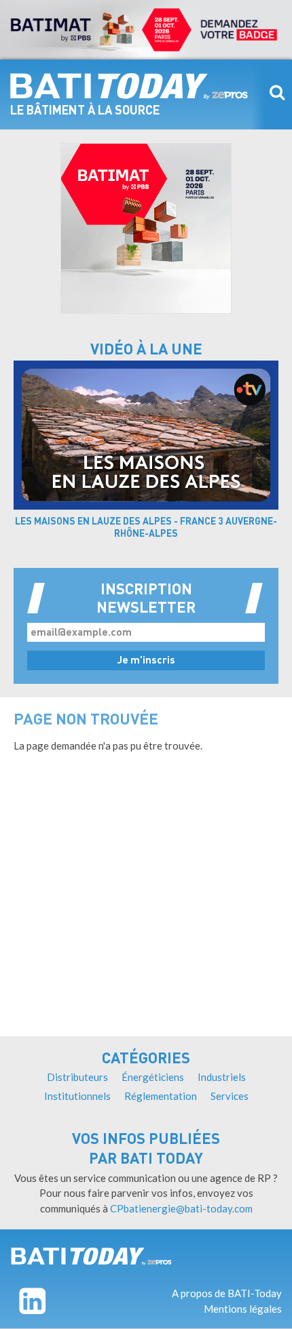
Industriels (222, 1077)
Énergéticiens (153, 1077)
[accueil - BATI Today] (129, 86)
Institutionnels (77, 1096)
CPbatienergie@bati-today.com (181, 1208)
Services (230, 1096)
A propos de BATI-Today (227, 1293)
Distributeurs (77, 1077)
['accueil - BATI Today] (91, 1256)
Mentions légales (243, 1309)
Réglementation (160, 1096)
